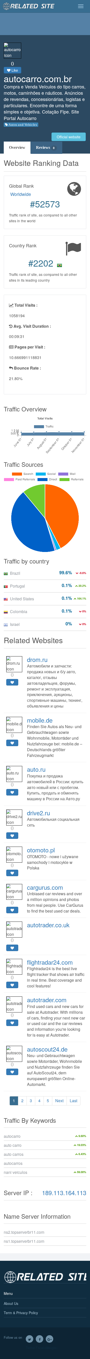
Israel (15, 624)
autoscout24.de (47, 1049)
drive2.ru (38, 812)
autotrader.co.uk (48, 924)
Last (73, 1100)
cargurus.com (45, 887)
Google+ (49, 1339)
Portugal (17, 586)
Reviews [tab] (45, 147)
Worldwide (20, 194)
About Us (11, 1303)
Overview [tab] (17, 147)
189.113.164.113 (64, 1192)
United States (22, 599)
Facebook (39, 1339)
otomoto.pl (41, 849)
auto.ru (36, 769)
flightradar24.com (50, 962)
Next (59, 1100)
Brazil (15, 573)
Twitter (29, 1339)
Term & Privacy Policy (21, 1312)
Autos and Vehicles (22, 125)
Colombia (18, 611)
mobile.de (39, 720)
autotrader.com (46, 999)
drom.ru (37, 659)
